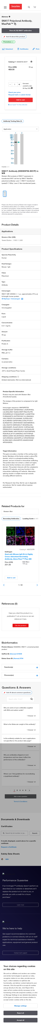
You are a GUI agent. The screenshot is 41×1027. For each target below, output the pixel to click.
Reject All (20, 1013)
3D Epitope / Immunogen (11, 299)
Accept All (20, 1020)
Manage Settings (20, 1006)
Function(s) (8, 667)
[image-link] (17, 148)
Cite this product (20, 625)
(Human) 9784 (18, 658)
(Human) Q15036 (16, 654)
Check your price (14, 92)
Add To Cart (20, 100)
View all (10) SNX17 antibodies (20, 31)
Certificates (24, 49)
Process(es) (9, 675)
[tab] (20, 667)
